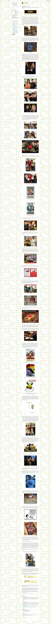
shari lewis (33, 591)
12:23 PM (31, 593)
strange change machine (24, 592)
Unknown (24, 609)
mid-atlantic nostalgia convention (28, 591)
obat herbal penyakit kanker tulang (26, 611)
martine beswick (23, 591)
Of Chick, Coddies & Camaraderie (16, 26)
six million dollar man (36, 591)
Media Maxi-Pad (13, 16)
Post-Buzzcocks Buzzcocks (15, 23)
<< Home (23, 618)
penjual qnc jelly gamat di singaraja (26, 610)
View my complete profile (14, 14)
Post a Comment (25, 617)
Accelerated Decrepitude (14, 3)
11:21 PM (24, 612)
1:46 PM (23, 600)
